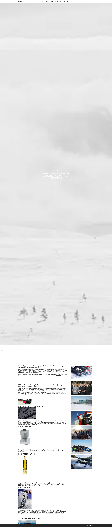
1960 (2, 354)
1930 (2, 351)
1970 (2, 355)
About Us (56, 1)
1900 (2, 350)
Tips (68, 1)
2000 (2, 358)
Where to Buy (62, 1)
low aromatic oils (25, 381)
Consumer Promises (49, 1)
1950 (2, 353)
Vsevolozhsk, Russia (22, 397)
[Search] (92, 1)
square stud (58, 375)
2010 (2, 359)
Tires (42, 1)
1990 (2, 357)
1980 (2, 356)
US (89, 1)
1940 (2, 352)
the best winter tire (40, 390)
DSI (62, 374)
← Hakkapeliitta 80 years (56, 170)
